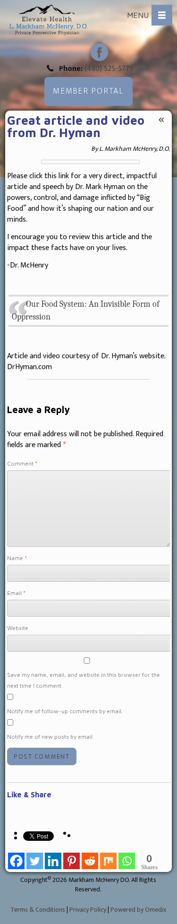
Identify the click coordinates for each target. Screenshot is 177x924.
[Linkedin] (53, 857)
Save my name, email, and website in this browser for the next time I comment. (83, 680)
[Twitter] (34, 857)
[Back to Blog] (161, 119)
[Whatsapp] (126, 857)
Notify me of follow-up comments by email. (65, 711)
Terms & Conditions (37, 909)
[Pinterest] (71, 857)
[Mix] (108, 857)
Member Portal (88, 91)
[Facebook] (16, 857)
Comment (22, 463)
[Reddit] (90, 857)
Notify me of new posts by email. (50, 736)
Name (17, 557)
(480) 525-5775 (108, 68)
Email (16, 592)
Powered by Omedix (138, 909)
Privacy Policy (87, 909)
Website (17, 627)
